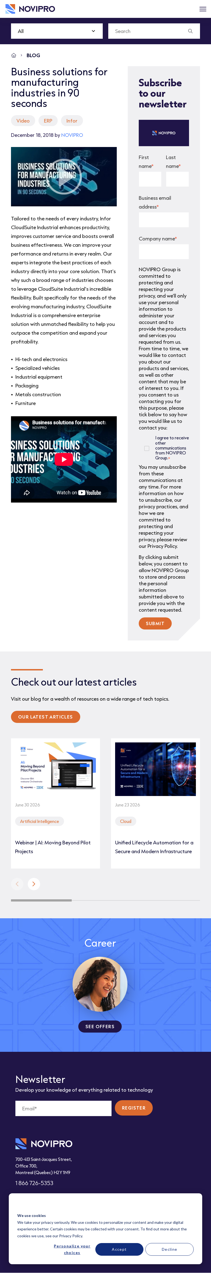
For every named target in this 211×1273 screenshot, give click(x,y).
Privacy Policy (70, 1235)
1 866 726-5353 (34, 1182)
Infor (71, 120)
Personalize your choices (72, 1249)
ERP (48, 120)
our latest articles (45, 717)
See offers (100, 1026)
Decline (169, 1249)
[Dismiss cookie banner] (192, 1205)
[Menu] (202, 9)
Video (23, 120)
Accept (119, 1249)
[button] (34, 884)
